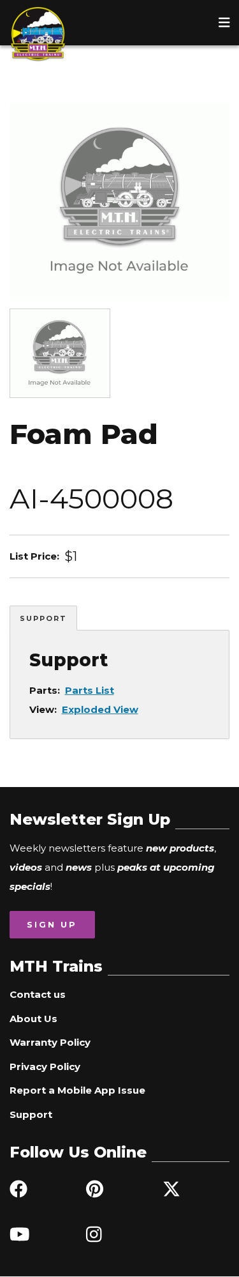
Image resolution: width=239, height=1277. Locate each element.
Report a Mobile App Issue (77, 1090)
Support (43, 618)
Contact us (38, 994)
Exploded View (100, 709)
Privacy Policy (45, 1066)
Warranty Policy (50, 1042)
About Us (33, 1019)
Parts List (89, 690)
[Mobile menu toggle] (224, 22)
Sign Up (52, 924)
